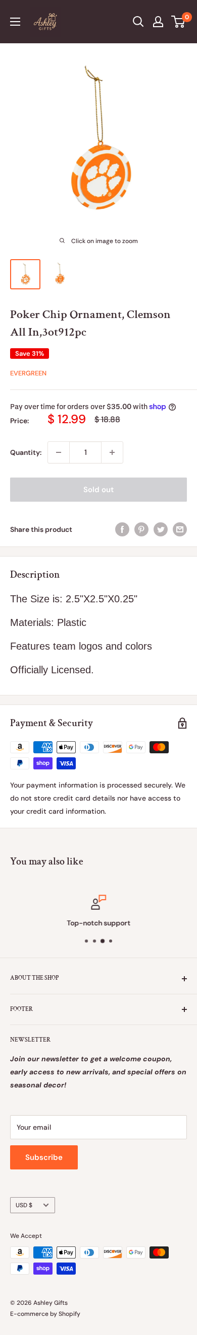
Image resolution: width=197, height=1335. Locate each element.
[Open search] (138, 21)
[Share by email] (180, 529)
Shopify (69, 1314)
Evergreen (28, 373)
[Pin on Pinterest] (141, 529)
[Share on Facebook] (122, 529)
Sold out (98, 490)
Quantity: (25, 452)
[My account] (158, 21)
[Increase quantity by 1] (112, 452)
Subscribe (44, 1157)
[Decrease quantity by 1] (58, 452)
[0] (178, 22)
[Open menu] (15, 22)
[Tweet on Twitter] (161, 529)
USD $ (24, 1205)
